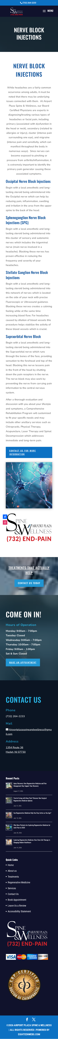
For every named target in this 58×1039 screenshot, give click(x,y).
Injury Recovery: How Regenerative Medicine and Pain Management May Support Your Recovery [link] (30, 784)
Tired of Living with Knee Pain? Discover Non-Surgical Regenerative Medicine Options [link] (30, 799)
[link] (16, 12)
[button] (47, 13)
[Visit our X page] (33, 1020)
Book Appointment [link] (17, 899)
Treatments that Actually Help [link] (29, 570)
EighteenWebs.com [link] (29, 1034)
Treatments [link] (13, 876)
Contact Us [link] (13, 894)
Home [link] (11, 865)
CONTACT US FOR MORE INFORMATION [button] (22, 452)
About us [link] (12, 870)
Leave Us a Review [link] (17, 905)
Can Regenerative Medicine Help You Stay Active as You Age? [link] (32, 813)
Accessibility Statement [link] (19, 911)
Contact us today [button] (29, 583)
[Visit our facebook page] (27, 1020)
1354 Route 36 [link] (14, 747)
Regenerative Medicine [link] (19, 882)
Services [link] (12, 888)
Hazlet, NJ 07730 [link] (16, 752)
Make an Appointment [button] (22, 662)
